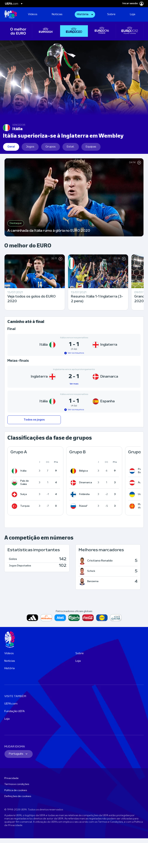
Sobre (79, 653)
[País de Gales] (15, 483)
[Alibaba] (46, 617)
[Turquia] (15, 506)
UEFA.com (11, 704)
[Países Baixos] (132, 471)
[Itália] (15, 471)
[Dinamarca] (74, 483)
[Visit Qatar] (116, 617)
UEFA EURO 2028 (10, 14)
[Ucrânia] (132, 494)
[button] (85, 14)
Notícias (9, 661)
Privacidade (11, 778)
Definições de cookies (17, 796)
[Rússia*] (74, 506)
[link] (33, 14)
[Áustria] (132, 483)
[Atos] (60, 617)
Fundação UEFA (14, 711)
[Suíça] (15, 494)
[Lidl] (102, 617)
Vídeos (9, 653)
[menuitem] (35, 14)
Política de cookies (15, 790)
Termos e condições (16, 784)
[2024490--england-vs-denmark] (74, 377)
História (9, 668)
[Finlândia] (74, 494)
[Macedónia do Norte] (132, 506)
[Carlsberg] (74, 617)
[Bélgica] (74, 471)
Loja (78, 661)
